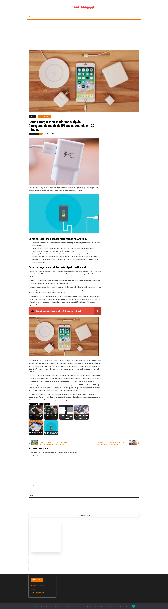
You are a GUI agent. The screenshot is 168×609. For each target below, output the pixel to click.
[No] (166, 606)
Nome (31, 486)
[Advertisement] (84, 34)
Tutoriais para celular (44, 116)
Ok (133, 606)
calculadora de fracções (38, 585)
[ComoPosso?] (29, 16)
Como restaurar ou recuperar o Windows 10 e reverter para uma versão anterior (111, 443)
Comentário (33, 456)
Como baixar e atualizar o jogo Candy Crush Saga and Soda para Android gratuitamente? (54, 443)
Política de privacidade (37, 593)
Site (30, 505)
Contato (33, 589)
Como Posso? (51, 134)
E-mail (31, 495)
